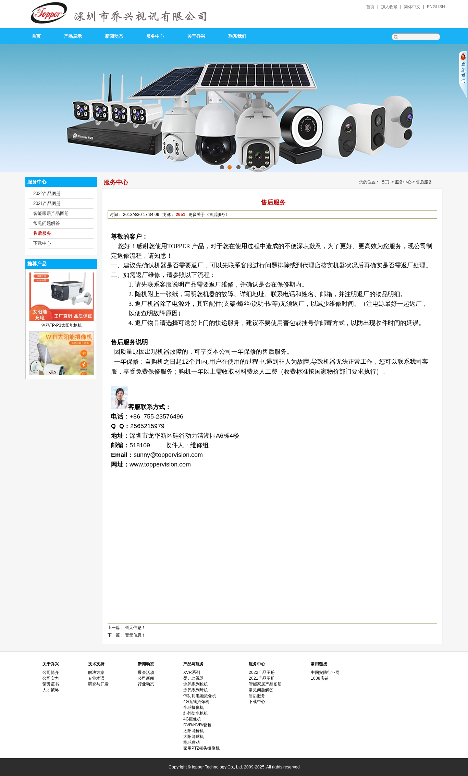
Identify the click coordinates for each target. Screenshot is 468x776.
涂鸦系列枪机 (195, 684)
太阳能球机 (193, 736)
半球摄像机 (193, 707)
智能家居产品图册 (51, 213)
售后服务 (42, 233)
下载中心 (42, 243)
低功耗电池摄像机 (199, 695)
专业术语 (96, 678)
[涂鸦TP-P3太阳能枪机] (61, 303)
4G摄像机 (192, 719)
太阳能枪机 (193, 730)
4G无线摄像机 (196, 701)
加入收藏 (389, 6)
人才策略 (50, 690)
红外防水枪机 (195, 713)
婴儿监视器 (193, 678)
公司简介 (50, 672)
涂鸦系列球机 (195, 690)
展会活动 (146, 672)
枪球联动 (191, 742)
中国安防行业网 (325, 672)
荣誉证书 (50, 684)
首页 (370, 6)
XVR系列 (191, 672)
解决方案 (96, 672)
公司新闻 (146, 678)
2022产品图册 (47, 193)
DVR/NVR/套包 (197, 725)
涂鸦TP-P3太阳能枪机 (61, 309)
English (436, 6)
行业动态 (146, 684)
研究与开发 (98, 684)
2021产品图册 (47, 203)
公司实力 (50, 678)
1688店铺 (320, 678)
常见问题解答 (46, 223)
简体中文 (412, 6)
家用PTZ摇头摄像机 (201, 748)
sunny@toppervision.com (168, 454)
